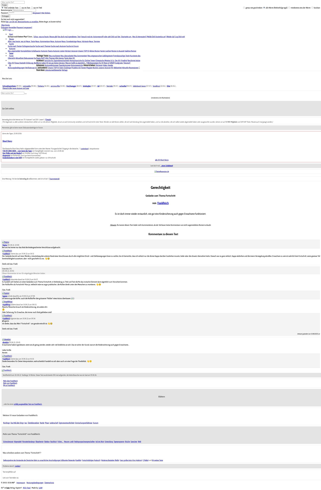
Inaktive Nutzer (130, 51)
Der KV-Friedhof (121, 60)
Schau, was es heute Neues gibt (45, 36)
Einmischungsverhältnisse (83, 423)
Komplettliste (26, 51)
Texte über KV (69, 58)
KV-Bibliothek (116, 67)
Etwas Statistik (20, 63)
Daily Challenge (65, 67)
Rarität (42, 423)
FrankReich (163, 203)
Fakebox (47, 441)
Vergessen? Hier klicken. (41, 13)
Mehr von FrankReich (10, 383)
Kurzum (95, 423)
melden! (17, 466)
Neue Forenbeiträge (69, 41)
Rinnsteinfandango (28, 441)
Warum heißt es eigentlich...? (76, 63)
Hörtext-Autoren (71, 51)
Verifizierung (29, 67)
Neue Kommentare (42, 41)
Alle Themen (50, 58)
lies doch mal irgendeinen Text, (69, 36)
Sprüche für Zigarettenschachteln (56, 60)
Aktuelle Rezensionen (130, 67)
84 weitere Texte (157, 460)
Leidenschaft (54, 423)
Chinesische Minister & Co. (105, 60)
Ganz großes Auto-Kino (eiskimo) (131, 460)
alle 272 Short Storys (162, 160)
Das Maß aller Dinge (17, 423)
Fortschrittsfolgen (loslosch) (91, 460)
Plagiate (89, 67)
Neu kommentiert (80, 56)
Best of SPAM (109, 63)
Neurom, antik (69, 441)
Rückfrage (6, 423)
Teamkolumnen (65, 65)
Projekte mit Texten (78, 67)
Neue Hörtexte (83, 41)
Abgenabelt (18, 441)
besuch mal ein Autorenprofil (92, 36)
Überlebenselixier (33, 423)
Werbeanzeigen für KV (95, 63)
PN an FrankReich (9, 385)
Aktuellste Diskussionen (24, 58)
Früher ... (60, 441)
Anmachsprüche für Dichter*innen (82, 60)
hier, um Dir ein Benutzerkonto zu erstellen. (22, 21)
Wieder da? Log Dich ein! (175, 36)
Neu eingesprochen (95, 56)
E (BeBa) (146, 460)
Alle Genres (59, 58)
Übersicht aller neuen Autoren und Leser (16, 88)
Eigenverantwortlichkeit (66, 423)
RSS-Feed (26, 488)
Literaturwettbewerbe (53, 70)
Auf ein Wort (100, 441)
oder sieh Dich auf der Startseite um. (118, 36)
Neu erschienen (54, 56)
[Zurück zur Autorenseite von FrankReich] (6, 370)
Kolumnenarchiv (77, 65)
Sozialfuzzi (156, 86)
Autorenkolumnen (52, 65)
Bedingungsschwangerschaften (84, 441)
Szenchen (134, 441)
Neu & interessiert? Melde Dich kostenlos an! (149, 36)
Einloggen (5, 16)
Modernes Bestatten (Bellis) (110, 460)
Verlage (64, 70)
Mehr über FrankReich (10, 381)
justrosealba (27, 86)
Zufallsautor (36, 51)
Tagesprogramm (119, 441)
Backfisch (53, 441)
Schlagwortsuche (28, 46)
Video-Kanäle (108, 65)
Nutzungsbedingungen (16, 67)
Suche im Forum (72, 46)
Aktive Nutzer (95, 51)
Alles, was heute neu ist (17, 41)
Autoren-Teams (47, 51)
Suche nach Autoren (58, 46)
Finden (4, 5)
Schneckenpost (8, 441)
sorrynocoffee (55, 86)
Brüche (127, 441)
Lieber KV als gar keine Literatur (53, 63)
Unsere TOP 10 (83, 51)
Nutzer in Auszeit (117, 51)
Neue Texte (30, 41)
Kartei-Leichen (105, 51)
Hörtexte (99, 65)
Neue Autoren (55, 41)
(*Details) (48, 120)
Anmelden (12, 27)
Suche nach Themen (43, 46)
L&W (40, 488)
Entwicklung (109, 441)
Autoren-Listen (58, 51)
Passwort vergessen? (24, 27)
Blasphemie (39, 441)
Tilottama (40, 86)
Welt (139, 441)
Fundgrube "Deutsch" (123, 63)
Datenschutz (49, 482)
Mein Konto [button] (5, 25)
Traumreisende (54, 179)
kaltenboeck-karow (139, 86)
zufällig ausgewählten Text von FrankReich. (28, 404)
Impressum (21, 482)
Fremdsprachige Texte (121, 56)
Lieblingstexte (107, 56)
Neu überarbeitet (67, 56)
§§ (10, 65)
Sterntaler (109, 86)
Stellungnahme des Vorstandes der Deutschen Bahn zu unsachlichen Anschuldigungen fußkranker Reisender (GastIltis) (42, 460)
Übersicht (11, 58)
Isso (25, 423)
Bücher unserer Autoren (102, 67)
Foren (11, 56)
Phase (47, 423)
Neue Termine (94, 41)
